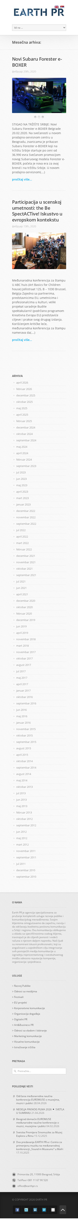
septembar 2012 (26, 825)
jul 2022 (21, 530)
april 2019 (22, 633)
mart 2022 (22, 543)
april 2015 (22, 755)
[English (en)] (56, 7)
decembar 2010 (25, 870)
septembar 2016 (26, 703)
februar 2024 (24, 459)
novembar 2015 (26, 729)
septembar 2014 (26, 767)
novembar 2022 (26, 517)
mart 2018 (22, 645)
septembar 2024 (26, 440)
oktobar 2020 (24, 607)
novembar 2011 (26, 851)
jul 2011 (21, 864)
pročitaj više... (22, 179)
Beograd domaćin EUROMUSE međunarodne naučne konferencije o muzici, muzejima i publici (37, 1122)
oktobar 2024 (24, 434)
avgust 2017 (23, 665)
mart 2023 (22, 498)
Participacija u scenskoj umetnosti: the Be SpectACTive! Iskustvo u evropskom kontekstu (37, 211)
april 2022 (22, 536)
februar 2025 (24, 421)
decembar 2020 (25, 601)
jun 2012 (21, 832)
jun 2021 (21, 588)
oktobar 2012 (24, 819)
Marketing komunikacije (28, 1036)
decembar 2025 (25, 395)
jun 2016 (21, 710)
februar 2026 (24, 389)
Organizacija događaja (27, 1013)
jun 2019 (21, 626)
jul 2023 (21, 472)
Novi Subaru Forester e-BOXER (37, 62)
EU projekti (20, 1002)
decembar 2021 (25, 556)
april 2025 (22, 414)
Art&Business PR (23, 1025)
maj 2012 (21, 838)
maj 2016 (21, 716)
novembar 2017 (26, 652)
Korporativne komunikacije (29, 1008)
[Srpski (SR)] (62, 7)
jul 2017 (21, 671)
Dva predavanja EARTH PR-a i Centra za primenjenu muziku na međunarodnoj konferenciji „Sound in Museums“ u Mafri (39, 1145)
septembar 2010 (26, 876)
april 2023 (22, 491)
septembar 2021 (26, 575)
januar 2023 (23, 504)
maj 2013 (21, 806)
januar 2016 (23, 722)
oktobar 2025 (24, 402)
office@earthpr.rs (27, 1186)
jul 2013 (21, 793)
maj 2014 (21, 780)
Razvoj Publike (22, 986)
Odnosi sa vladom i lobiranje (30, 1030)
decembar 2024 (25, 427)
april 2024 (22, 453)
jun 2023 (21, 479)
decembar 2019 (25, 620)
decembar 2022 (25, 511)
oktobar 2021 (24, 568)
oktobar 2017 (24, 658)
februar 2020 (24, 613)
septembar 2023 (26, 466)
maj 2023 (21, 485)
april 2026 (22, 382)
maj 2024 (21, 447)
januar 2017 (23, 690)
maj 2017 (21, 678)
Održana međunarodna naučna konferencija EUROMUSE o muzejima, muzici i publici (38, 1099)
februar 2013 (24, 812)
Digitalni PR (20, 1019)
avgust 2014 (23, 774)
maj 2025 (21, 408)
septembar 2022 (26, 524)
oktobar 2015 (24, 735)
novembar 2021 (26, 562)
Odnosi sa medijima (25, 991)
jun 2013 (21, 799)
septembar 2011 (26, 857)
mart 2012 (22, 844)
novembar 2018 (26, 639)
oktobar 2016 (24, 697)
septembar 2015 (26, 742)
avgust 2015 (23, 748)
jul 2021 (21, 581)
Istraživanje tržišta (24, 1047)
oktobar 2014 (24, 761)
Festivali (19, 997)
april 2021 (22, 594)
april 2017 (22, 684)
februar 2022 (24, 549)
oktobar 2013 (24, 787)
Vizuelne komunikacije (27, 1041)
